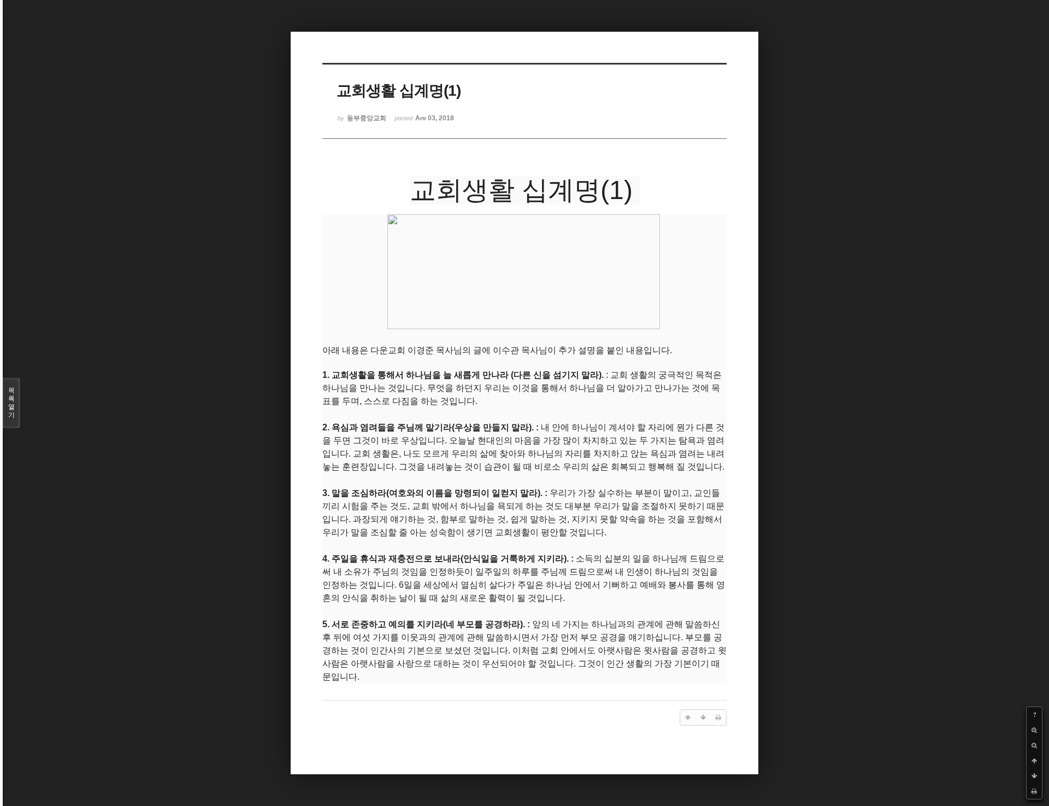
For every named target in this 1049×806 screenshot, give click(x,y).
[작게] (1034, 745)
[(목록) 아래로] (1034, 776)
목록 (11, 403)
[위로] (1034, 760)
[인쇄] (1034, 791)
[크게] (1034, 730)
